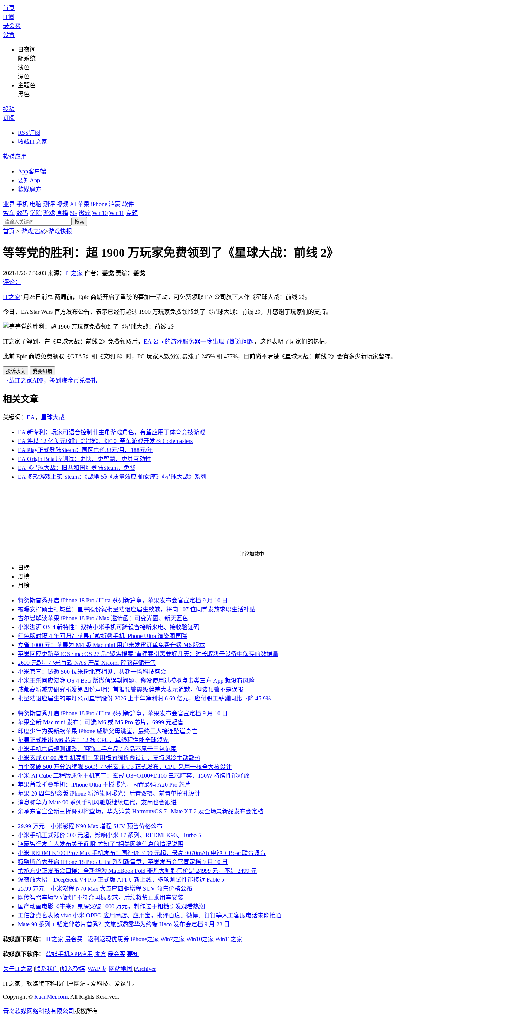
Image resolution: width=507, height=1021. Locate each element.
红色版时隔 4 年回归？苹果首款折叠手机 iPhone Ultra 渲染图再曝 (102, 636)
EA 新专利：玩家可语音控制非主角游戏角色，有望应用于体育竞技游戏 (111, 432)
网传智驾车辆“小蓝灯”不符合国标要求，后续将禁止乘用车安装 (100, 897)
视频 (62, 204)
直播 (62, 213)
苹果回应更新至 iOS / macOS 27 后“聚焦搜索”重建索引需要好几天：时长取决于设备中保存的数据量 (148, 654)
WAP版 (97, 969)
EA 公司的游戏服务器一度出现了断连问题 (199, 341)
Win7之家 (172, 939)
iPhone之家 (145, 939)
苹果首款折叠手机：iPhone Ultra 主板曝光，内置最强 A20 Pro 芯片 (104, 784)
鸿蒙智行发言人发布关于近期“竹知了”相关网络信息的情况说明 (100, 844)
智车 (9, 213)
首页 (9, 8)
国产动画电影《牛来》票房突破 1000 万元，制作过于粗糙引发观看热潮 (111, 906)
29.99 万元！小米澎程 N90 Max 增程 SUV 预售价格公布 (90, 826)
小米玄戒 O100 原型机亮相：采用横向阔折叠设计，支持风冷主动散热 (109, 758)
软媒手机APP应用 (69, 954)
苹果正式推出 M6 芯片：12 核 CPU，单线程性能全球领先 (93, 740)
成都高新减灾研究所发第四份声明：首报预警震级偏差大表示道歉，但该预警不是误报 (130, 689)
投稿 (9, 109)
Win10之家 (200, 939)
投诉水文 (15, 371)
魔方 (100, 954)
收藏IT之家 (32, 142)
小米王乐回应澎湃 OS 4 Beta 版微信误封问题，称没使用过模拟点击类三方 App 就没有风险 (136, 680)
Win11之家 (228, 939)
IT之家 (74, 273)
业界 (9, 204)
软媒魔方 (30, 189)
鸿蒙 (115, 204)
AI (73, 204)
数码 (22, 213)
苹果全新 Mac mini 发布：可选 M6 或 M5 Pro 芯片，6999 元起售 (100, 722)
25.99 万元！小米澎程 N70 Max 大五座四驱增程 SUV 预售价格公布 (105, 888)
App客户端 (32, 171)
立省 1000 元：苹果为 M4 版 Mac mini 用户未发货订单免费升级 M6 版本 (111, 645)
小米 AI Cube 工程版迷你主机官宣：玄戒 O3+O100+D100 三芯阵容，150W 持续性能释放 (133, 776)
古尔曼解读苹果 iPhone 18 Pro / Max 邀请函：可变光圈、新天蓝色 (103, 618)
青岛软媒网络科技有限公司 (38, 1011)
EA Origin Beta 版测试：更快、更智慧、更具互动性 (84, 459)
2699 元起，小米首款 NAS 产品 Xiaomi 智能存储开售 (87, 663)
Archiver (145, 969)
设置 (9, 35)
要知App (29, 180)
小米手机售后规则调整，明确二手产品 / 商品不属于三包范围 (97, 749)
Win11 (116, 213)
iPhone (99, 204)
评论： (12, 282)
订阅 (9, 118)
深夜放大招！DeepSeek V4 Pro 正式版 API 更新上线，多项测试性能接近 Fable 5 (121, 880)
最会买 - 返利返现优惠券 (97, 939)
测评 (49, 204)
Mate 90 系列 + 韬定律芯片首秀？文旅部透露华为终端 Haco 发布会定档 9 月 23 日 (124, 924)
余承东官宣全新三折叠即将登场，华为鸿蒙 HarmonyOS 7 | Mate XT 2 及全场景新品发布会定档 (141, 811)
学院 (36, 213)
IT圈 (8, 17)
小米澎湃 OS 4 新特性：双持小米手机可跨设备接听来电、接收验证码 (108, 627)
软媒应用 (15, 156)
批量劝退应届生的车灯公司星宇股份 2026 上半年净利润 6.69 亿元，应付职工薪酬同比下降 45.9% (144, 698)
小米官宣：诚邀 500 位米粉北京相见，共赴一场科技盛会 (92, 672)
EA (31, 417)
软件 (128, 204)
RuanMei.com (51, 997)
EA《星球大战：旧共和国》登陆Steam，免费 (76, 468)
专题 (132, 213)
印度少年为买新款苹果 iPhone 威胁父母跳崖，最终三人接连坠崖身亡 (107, 731)
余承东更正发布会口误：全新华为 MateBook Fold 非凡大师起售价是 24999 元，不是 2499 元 (137, 871)
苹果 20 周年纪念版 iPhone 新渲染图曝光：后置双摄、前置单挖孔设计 (109, 793)
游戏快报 (60, 231)
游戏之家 (33, 231)
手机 (22, 204)
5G (73, 213)
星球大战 (53, 417)
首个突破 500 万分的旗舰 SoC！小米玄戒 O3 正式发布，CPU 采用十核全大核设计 (125, 767)
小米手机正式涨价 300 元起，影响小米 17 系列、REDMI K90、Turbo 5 (109, 835)
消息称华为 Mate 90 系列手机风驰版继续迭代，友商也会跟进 (97, 802)
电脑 (36, 204)
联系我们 (47, 969)
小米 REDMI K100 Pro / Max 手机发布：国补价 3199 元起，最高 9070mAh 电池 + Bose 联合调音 (142, 853)
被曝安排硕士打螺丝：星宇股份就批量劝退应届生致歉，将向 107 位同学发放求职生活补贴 (136, 609)
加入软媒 (73, 969)
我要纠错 (42, 371)
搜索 (79, 222)
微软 (85, 213)
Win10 (100, 213)
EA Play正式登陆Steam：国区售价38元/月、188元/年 (85, 450)
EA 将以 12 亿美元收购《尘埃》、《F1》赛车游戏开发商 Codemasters (105, 441)
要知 (133, 954)
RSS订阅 (29, 133)
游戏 (49, 213)
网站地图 (121, 969)
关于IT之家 (17, 969)
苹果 (83, 204)
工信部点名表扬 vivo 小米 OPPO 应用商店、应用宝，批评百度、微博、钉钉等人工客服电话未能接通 (149, 915)
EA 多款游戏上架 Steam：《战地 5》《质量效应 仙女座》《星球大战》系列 (112, 477)
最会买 (12, 26)
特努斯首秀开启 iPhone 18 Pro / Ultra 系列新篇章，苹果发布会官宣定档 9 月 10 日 (123, 600)
